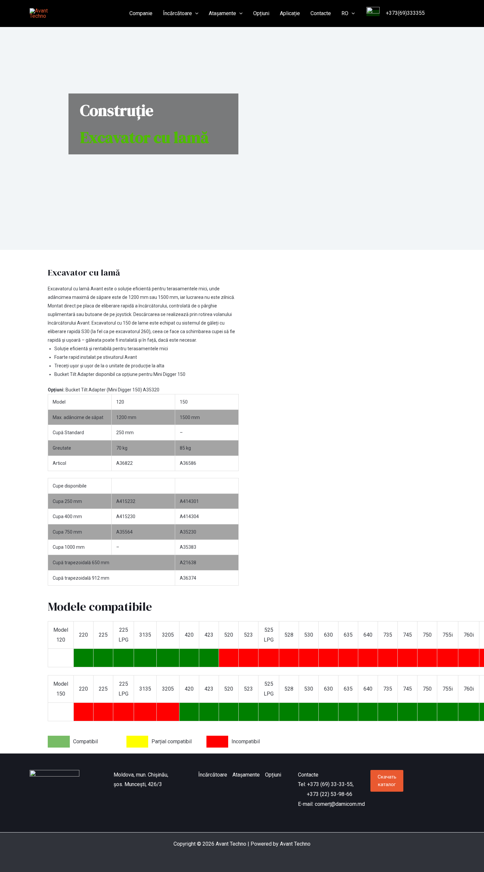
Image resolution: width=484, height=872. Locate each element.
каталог (387, 780)
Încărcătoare (177, 13)
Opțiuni (261, 13)
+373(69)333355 (405, 13)
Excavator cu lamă (84, 272)
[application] (195, 13)
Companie (140, 13)
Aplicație (290, 13)
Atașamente (222, 13)
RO (344, 13)
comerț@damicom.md (340, 804)
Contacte (320, 13)
